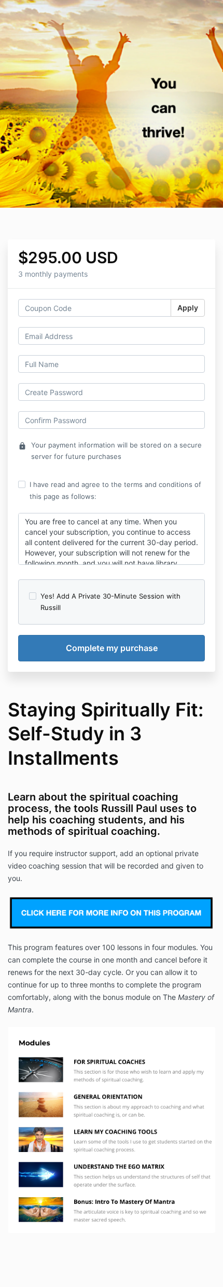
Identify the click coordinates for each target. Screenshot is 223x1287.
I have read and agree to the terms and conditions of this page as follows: (115, 490)
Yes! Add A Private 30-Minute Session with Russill (110, 602)
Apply (187, 307)
